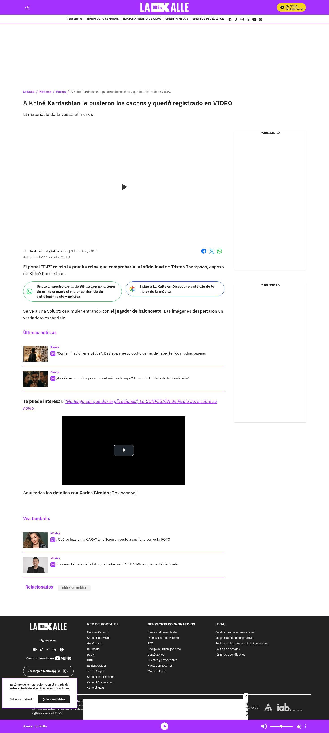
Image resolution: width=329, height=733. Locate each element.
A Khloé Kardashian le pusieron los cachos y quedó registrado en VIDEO (121, 91)
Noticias (45, 91)
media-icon (164, 726)
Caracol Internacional (101, 677)
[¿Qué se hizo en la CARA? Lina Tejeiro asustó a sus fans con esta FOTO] (35, 540)
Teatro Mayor (95, 671)
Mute (264, 726)
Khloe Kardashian (74, 588)
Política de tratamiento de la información (241, 643)
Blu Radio (93, 649)
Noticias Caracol (97, 632)
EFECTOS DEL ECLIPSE (208, 19)
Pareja (61, 91)
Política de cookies (227, 649)
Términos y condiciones (230, 654)
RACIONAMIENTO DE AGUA (142, 19)
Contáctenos (156, 654)
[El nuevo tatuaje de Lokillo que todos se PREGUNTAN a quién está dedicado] (35, 565)
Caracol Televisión (98, 638)
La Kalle (28, 91)
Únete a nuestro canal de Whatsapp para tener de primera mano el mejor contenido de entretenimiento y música (76, 291)
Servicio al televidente (162, 632)
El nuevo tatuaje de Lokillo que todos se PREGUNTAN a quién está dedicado (117, 564)
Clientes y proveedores (162, 660)
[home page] (164, 7)
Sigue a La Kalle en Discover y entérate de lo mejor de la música (176, 289)
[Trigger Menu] (27, 7)
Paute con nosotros (160, 665)
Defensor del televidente (164, 638)
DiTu (90, 660)
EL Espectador (96, 665)
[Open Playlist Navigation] (305, 726)
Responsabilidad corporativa (234, 638)
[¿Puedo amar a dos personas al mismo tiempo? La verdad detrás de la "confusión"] (35, 379)
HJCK (90, 654)
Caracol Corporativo (100, 682)
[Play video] (124, 187)
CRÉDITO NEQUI (176, 19)
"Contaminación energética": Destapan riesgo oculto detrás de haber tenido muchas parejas (131, 353)
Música (55, 533)
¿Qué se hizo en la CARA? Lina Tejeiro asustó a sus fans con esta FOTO (113, 539)
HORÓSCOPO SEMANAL (103, 19)
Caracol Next (95, 687)
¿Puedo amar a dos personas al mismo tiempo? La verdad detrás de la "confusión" (123, 378)
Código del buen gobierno (164, 649)
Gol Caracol (94, 643)
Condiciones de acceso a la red (235, 632)
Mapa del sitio (157, 671)
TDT (150, 643)
